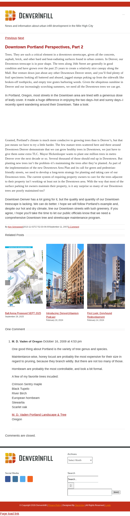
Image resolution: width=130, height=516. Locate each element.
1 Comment (73, 227)
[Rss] (30, 479)
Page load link (9, 513)
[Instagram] (15, 479)
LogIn (108, 505)
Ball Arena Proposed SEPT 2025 (23, 313)
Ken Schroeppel (15, 227)
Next (21, 38)
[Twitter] (22, 479)
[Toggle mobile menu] (123, 13)
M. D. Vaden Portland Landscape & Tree (39, 414)
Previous (11, 38)
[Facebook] (7, 479)
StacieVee (79, 505)
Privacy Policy (54, 505)
